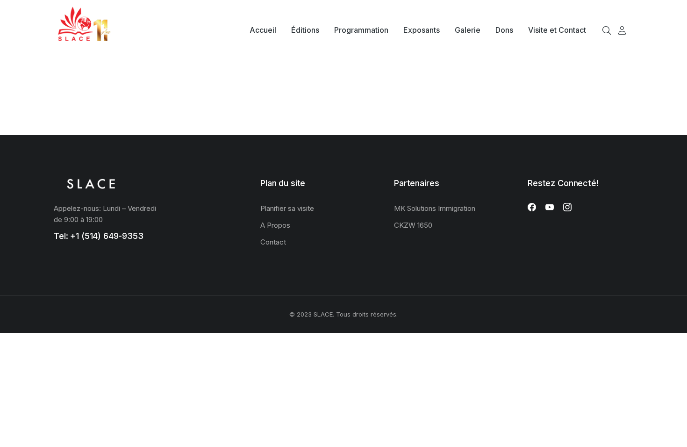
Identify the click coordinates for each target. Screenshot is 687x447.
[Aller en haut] (673, 433)
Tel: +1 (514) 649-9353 (98, 236)
